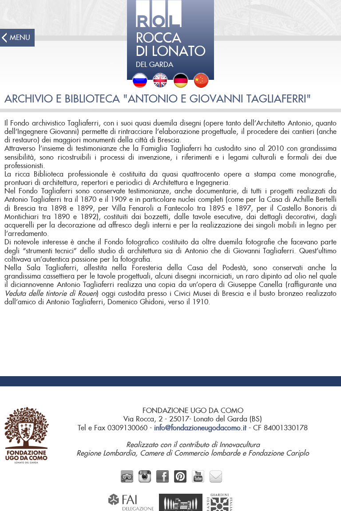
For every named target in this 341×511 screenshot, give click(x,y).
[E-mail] (216, 480)
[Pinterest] (180, 480)
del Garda (171, 50)
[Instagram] (145, 480)
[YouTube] (198, 480)
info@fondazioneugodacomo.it (200, 428)
